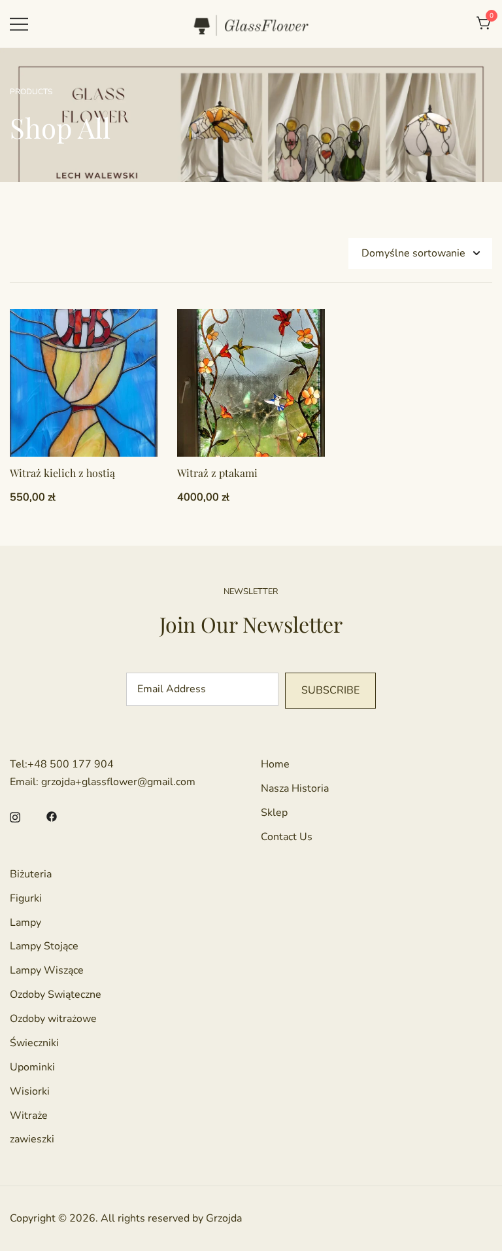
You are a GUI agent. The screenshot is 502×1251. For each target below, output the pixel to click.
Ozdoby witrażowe (53, 1019)
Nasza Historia (295, 788)
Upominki (32, 1067)
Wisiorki (30, 1091)
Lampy (25, 922)
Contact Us (286, 837)
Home (275, 764)
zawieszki (32, 1139)
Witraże (29, 1115)
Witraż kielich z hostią (62, 473)
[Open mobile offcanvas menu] (19, 24)
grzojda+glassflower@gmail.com (118, 782)
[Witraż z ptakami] (251, 383)
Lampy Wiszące (47, 970)
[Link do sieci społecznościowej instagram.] (15, 816)
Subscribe (330, 690)
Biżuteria (31, 874)
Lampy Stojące (44, 946)
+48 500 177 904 (70, 764)
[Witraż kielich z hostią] (84, 383)
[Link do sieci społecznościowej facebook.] (51, 816)
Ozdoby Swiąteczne (55, 994)
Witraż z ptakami (217, 473)
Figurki (26, 898)
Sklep (274, 812)
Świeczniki (34, 1043)
